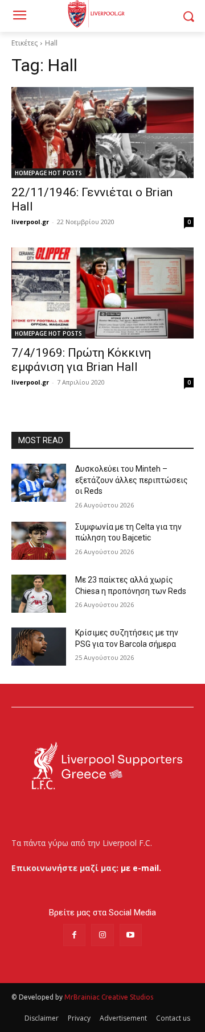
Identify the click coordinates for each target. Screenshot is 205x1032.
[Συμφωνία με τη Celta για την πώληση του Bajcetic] (38, 541)
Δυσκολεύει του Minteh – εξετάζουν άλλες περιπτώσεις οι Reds (131, 480)
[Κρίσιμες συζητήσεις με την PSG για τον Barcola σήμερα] (38, 647)
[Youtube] (131, 935)
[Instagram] (102, 935)
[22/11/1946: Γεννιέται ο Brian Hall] (102, 132)
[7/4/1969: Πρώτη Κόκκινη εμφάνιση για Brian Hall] (102, 293)
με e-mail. (141, 867)
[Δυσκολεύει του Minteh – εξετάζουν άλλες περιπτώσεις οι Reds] (38, 483)
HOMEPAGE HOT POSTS (48, 173)
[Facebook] (74, 935)
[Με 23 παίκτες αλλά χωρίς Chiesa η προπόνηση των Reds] (38, 594)
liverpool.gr (30, 221)
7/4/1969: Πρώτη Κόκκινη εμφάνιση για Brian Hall (81, 360)
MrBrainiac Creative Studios (108, 997)
